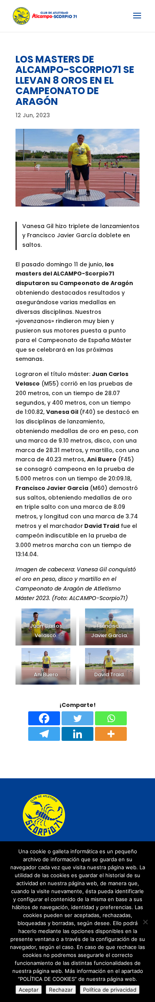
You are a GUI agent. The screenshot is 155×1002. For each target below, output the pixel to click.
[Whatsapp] (111, 718)
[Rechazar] (145, 922)
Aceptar (29, 989)
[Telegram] (44, 734)
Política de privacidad (109, 989)
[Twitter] (77, 718)
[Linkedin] (77, 734)
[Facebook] (44, 718)
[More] (111, 734)
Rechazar (61, 989)
